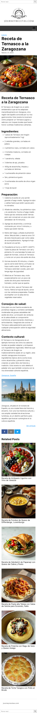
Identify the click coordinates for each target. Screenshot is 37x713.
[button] (36, 2)
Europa (4, 35)
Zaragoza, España (9, 375)
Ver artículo (30, 426)
